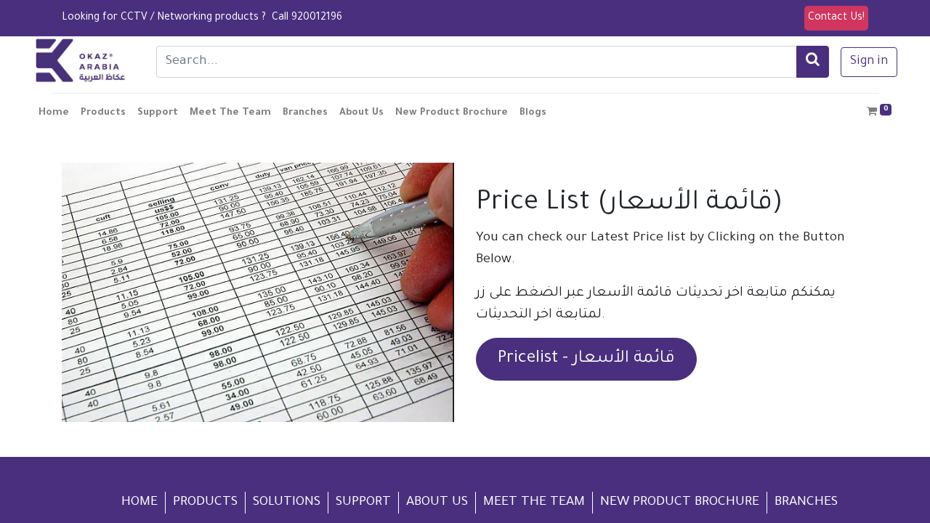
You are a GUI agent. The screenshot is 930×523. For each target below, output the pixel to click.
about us (437, 502)
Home (139, 502)
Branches (806, 502)
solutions (286, 502)
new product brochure (679, 502)
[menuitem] (54, 114)
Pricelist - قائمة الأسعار (586, 359)
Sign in (869, 61)
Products (205, 502)
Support (363, 502)
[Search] (812, 62)
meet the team (534, 502)
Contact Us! (836, 18)
